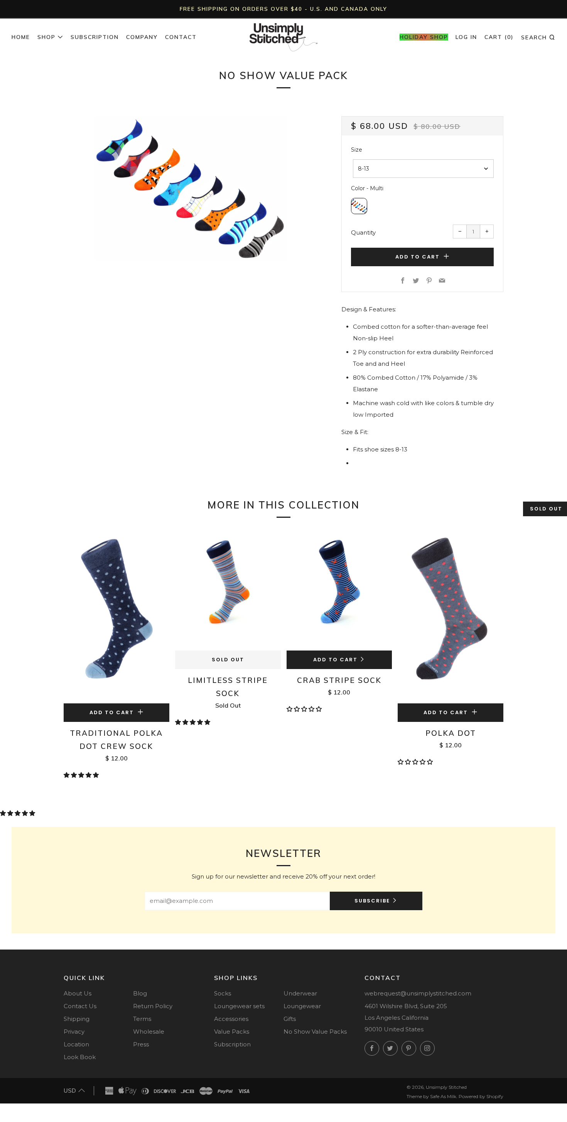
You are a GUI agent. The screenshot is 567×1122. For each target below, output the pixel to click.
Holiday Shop (424, 37)
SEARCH (538, 37)
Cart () (499, 37)
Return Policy (152, 1006)
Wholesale (148, 1031)
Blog (140, 993)
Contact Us (80, 1006)
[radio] (359, 206)
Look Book (80, 1057)
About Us (77, 993)
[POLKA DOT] (450, 616)
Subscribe (372, 900)
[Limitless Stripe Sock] (228, 590)
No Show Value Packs (315, 1031)
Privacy (74, 1031)
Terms (142, 1018)
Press (141, 1044)
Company (142, 37)
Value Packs (231, 1031)
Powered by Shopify (481, 1096)
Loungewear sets (239, 1006)
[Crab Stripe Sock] (339, 590)
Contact (181, 37)
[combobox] (423, 168)
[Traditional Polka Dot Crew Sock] (116, 616)
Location (76, 1044)
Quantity (363, 232)
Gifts (290, 1018)
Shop (46, 37)
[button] (82, 775)
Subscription (95, 37)
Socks (222, 993)
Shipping (76, 1018)
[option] (190, 188)
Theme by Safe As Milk (431, 1096)
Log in (466, 37)
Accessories (231, 1018)
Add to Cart (335, 659)
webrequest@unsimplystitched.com (417, 993)
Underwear (300, 993)
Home (21, 37)
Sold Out (228, 659)
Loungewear (302, 1006)
